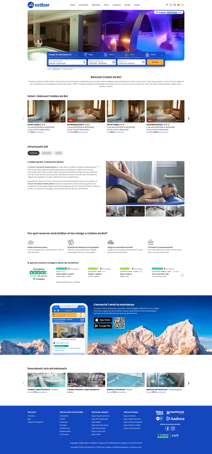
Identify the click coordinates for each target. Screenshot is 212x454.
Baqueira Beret (65, 431)
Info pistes (83, 5)
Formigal (63, 425)
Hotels (127, 5)
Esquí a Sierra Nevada (132, 428)
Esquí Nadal (96, 422)
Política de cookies (104, 447)
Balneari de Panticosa (157, 389)
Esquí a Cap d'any (98, 431)
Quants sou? (122, 61)
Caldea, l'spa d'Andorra (39, 389)
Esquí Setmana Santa (100, 425)
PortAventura (65, 428)
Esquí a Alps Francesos (132, 419)
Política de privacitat (87, 447)
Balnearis (96, 5)
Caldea (62, 419)
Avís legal (74, 447)
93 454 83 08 (137, 443)
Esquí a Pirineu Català (132, 425)
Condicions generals (120, 447)
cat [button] (182, 5)
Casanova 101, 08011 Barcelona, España (112, 443)
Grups (136, 5)
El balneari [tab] (33, 153)
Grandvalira (64, 416)
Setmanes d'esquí (99, 428)
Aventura (117, 5)
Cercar (155, 62)
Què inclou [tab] (47, 153)
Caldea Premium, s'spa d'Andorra (83, 389)
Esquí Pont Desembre (100, 419)
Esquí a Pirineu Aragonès (133, 422)
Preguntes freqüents (36, 422)
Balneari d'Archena (116, 389)
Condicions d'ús (135, 447)
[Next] (162, 55)
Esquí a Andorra (130, 416)
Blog (29, 419)
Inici (48, 69)
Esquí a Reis (96, 434)
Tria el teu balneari (55, 61)
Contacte (31, 416)
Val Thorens (64, 434)
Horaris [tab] (58, 153)
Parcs (106, 5)
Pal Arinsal (63, 422)
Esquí (72, 5)
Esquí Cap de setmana (100, 416)
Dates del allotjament (96, 61)
